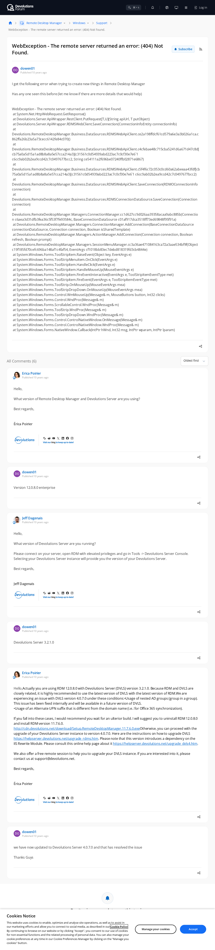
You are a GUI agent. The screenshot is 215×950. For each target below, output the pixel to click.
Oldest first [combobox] (191, 360)
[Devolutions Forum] (20, 7)
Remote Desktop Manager (44, 23)
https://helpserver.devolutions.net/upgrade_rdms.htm (56, 738)
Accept (193, 929)
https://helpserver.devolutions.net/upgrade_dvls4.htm (155, 743)
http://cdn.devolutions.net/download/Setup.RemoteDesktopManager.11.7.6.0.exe (77, 728)
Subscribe (185, 49)
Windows (79, 23)
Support (101, 23)
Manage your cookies (156, 929)
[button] (202, 361)
